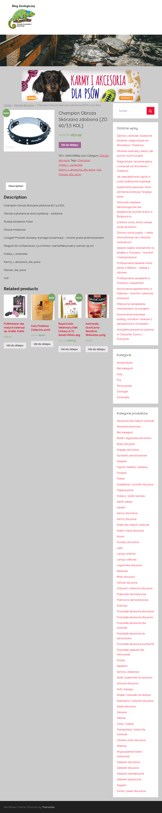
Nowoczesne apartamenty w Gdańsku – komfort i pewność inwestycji (135, 293)
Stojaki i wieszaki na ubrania (134, 694)
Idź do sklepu (69, 144)
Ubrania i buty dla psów (131, 740)
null (99, 169)
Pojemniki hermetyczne (131, 594)
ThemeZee (48, 807)
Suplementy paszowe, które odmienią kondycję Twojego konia (134, 191)
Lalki (120, 548)
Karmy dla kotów (127, 513)
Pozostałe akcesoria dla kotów (135, 611)
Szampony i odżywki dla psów (135, 700)
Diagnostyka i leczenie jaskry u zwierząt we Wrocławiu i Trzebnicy (134, 166)
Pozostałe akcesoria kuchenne (135, 644)
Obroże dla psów (24, 105)
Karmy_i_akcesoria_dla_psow (77, 169)
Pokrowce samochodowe (132, 599)
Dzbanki (122, 461)
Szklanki (122, 712)
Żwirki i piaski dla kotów (131, 791)
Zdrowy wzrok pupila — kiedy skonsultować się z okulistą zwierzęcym (135, 237)
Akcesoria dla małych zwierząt (135, 420)
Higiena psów (125, 490)
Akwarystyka (124, 362)
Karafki (121, 507)
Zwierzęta (123, 397)
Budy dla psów (126, 443)
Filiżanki (122, 472)
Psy (119, 379)
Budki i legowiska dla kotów (134, 438)
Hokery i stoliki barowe (131, 496)
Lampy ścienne (126, 553)
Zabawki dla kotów (128, 762)
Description (16, 186)
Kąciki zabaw (125, 501)
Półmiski (122, 605)
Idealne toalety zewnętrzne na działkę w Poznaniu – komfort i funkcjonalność (135, 252)
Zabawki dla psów (128, 767)
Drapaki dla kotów (128, 449)
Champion (83, 160)
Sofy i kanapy (125, 689)
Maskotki (122, 571)
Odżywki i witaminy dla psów (135, 588)
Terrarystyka (124, 385)
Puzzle (121, 660)
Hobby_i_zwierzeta (70, 165)
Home (7, 105)
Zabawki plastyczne (129, 779)
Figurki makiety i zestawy (132, 467)
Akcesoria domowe (129, 426)
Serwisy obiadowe (128, 671)
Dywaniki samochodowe (132, 455)
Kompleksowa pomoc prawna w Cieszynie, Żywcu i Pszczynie (135, 334)
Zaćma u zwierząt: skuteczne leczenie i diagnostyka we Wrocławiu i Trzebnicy (134, 140)
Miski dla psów (126, 576)
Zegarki (121, 785)
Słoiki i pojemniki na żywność (135, 677)
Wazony (122, 745)
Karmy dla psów (127, 519)
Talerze (121, 718)
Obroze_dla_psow (70, 174)
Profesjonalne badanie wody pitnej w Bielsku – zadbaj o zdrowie (134, 267)
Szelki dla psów (126, 706)
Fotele (121, 478)
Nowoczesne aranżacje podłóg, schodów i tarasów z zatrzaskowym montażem (134, 319)
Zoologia (122, 391)
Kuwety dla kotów (128, 542)
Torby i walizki (125, 723)
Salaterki (122, 666)
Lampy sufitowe (127, 559)
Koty (119, 374)
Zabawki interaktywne (130, 773)
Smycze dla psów (127, 683)
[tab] (16, 186)
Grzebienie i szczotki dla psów (135, 484)
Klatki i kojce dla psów (130, 530)
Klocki (120, 536)
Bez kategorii (125, 368)
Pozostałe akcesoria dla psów (135, 617)
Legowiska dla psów (129, 565)
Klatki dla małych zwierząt (133, 524)
